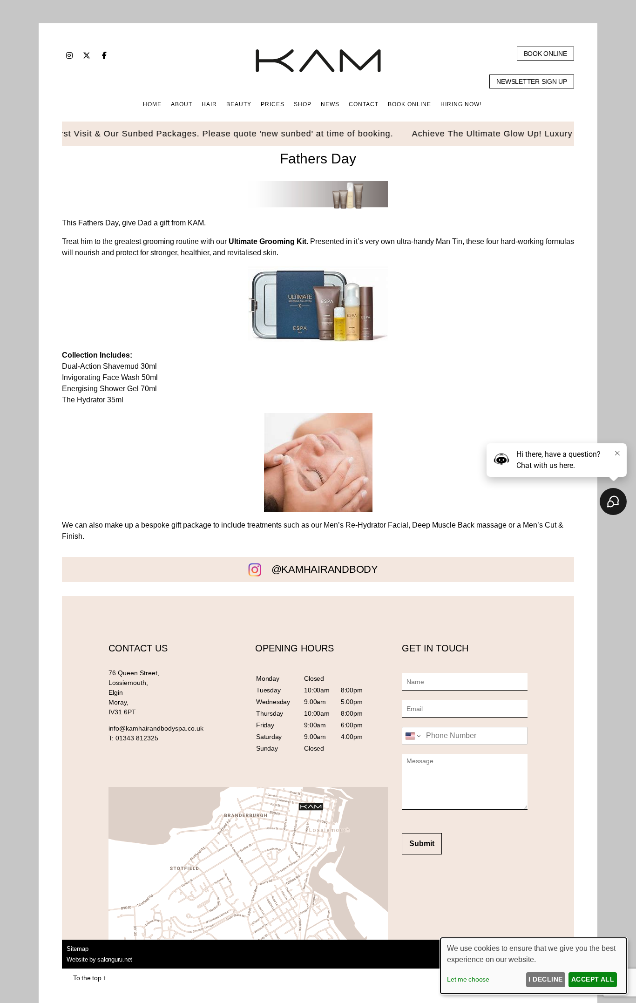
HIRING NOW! (460, 104)
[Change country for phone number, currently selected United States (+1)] (412, 736)
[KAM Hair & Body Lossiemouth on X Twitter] (86, 55)
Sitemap (77, 948)
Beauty (238, 104)
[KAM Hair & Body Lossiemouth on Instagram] (69, 55)
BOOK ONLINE (409, 104)
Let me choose (468, 979)
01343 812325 (136, 738)
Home (152, 104)
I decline (545, 979)
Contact (364, 104)
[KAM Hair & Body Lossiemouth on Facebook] (104, 55)
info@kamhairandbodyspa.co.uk (155, 728)
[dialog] (533, 966)
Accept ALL (593, 979)
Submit (421, 843)
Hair (209, 104)
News (330, 104)
